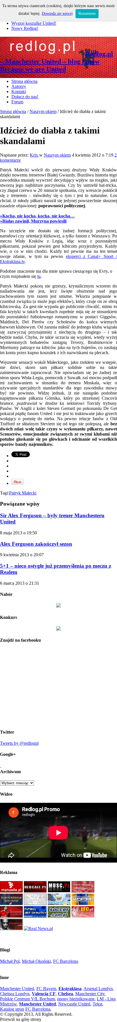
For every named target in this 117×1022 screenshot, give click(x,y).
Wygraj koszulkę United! (33, 23)
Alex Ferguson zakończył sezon (36, 544)
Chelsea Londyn (15, 993)
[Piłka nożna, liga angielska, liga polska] (59, 916)
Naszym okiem (43, 111)
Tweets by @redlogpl (19, 743)
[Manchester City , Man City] (59, 903)
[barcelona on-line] (11, 903)
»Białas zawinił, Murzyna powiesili (33, 221)
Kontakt (18, 91)
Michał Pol (10, 961)
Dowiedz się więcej (57, 13)
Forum (17, 101)
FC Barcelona (65, 961)
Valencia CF (44, 993)
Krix (34, 155)
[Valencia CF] (83, 903)
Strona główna (24, 81)
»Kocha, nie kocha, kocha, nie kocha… (37, 216)
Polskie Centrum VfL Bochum (27, 998)
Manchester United (17, 988)
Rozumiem (87, 13)
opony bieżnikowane (76, 998)
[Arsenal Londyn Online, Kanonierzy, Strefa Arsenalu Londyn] (11, 928)
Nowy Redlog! (24, 28)
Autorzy (18, 86)
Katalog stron (12, 1009)
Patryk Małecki (22, 493)
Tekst (97, 1004)
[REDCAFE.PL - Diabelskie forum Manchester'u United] (35, 890)
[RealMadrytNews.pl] (38, 928)
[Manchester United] (11, 890)
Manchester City (90, 993)
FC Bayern (46, 988)
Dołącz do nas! (24, 96)
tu (39, 276)
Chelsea (65, 993)
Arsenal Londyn (98, 988)
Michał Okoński (36, 961)
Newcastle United (74, 1004)
